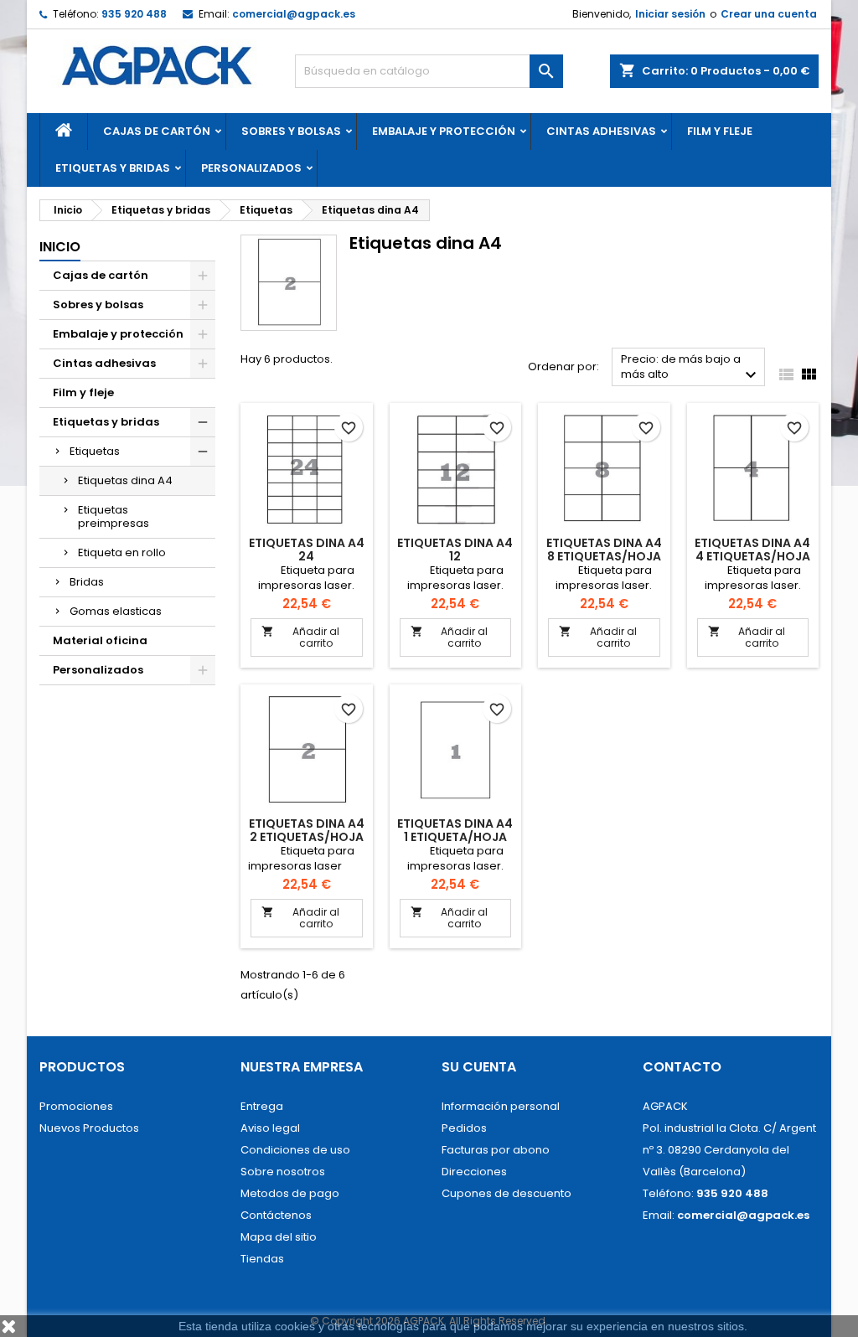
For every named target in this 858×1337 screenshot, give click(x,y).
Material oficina (100, 640)
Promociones (76, 1106)
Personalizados (251, 168)
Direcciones (474, 1172)
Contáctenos (276, 1215)
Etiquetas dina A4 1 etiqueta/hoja (455, 830)
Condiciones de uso (295, 1150)
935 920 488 (134, 14)
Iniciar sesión (670, 14)
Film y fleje (719, 131)
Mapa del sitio (278, 1237)
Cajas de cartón (156, 131)
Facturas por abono (496, 1150)
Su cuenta (479, 1066)
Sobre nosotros (282, 1172)
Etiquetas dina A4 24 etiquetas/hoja (306, 556)
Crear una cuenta (769, 14)
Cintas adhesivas (601, 131)
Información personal (501, 1106)
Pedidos (464, 1128)
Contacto (682, 1066)
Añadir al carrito (300, 637)
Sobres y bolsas (291, 131)
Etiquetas (95, 451)
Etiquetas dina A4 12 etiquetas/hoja (455, 556)
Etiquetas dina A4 (125, 480)
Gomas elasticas (116, 611)
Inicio (59, 246)
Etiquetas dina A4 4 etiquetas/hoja (752, 549)
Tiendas (262, 1259)
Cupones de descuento (506, 1193)
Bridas (87, 582)
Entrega (261, 1106)
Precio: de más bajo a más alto (691, 368)
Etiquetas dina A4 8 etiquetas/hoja (604, 549)
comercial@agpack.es (293, 14)
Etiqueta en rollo (122, 552)
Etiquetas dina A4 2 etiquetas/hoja (306, 830)
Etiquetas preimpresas (113, 516)
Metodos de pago (289, 1193)
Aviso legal (270, 1128)
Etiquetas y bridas (112, 168)
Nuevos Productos (89, 1128)
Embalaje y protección (443, 131)
